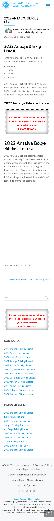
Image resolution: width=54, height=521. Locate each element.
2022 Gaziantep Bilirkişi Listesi (20, 377)
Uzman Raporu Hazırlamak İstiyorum (27, 474)
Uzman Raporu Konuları (27, 469)
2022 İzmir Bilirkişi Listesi (40, 279)
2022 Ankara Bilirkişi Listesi (18, 353)
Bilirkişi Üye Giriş (27, 485)
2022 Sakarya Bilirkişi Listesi (18, 390)
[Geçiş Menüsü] (47, 4)
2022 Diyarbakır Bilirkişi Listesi (20, 369)
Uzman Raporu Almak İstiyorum (27, 480)
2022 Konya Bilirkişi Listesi (18, 385)
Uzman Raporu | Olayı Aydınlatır (27, 499)
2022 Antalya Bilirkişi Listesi (18, 361)
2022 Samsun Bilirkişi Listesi (18, 394)
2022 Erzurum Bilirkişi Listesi (19, 373)
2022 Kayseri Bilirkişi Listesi (18, 381)
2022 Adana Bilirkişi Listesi (15, 279)
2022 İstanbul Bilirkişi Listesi (19, 348)
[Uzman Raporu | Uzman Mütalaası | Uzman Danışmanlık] (20, 5)
